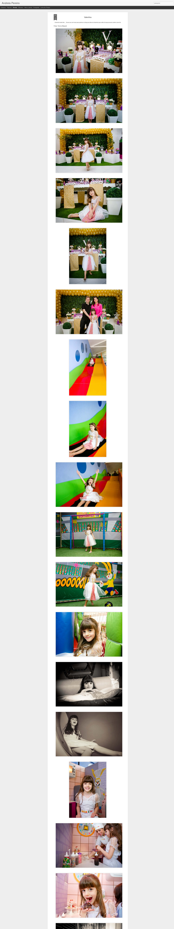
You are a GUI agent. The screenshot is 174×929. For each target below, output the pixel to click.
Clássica (3, 7)
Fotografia (36, 7)
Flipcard (9, 7)
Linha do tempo (45, 7)
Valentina (87, 17)
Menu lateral (28, 7)
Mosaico (20, 7)
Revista (15, 7)
